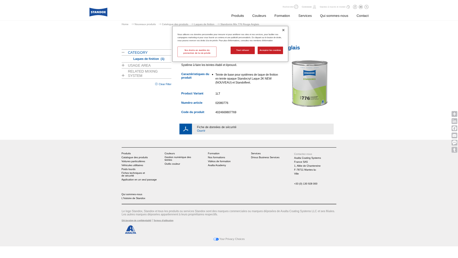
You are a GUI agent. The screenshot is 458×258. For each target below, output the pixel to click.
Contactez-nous (303, 153)
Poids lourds (128, 169)
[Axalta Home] (98, 13)
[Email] (454, 135)
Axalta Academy (217, 165)
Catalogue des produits (175, 24)
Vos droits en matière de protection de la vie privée (196, 51)
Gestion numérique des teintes (178, 158)
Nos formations (216, 157)
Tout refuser (242, 50)
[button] (296, 7)
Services (305, 16)
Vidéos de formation (219, 161)
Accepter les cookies (270, 50)
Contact (363, 16)
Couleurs (259, 16)
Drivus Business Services (265, 157)
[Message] (454, 142)
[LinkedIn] (454, 121)
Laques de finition (204, 24)
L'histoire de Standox (133, 198)
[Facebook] (454, 128)
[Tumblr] (454, 149)
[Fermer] (283, 30)
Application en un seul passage (139, 179)
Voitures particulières (133, 161)
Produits (237, 16)
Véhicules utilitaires (132, 165)
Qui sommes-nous (334, 16)
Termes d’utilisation (163, 220)
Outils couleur (172, 164)
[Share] (454, 114)
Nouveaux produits (145, 24)
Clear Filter (165, 84)
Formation (282, 16)
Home (125, 24)
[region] (230, 44)
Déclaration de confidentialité (136, 220)
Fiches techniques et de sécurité (133, 174)
